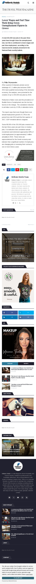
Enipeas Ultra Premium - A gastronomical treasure (12, 450)
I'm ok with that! (18, 578)
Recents (26, 363)
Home (4, 17)
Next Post (30, 224)
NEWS (19, 164)
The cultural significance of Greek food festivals (22, 534)
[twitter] (17, 203)
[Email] (26, 169)
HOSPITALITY (10, 17)
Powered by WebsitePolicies (9, 581)
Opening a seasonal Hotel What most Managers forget (21, 385)
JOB (15, 164)
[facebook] (13, 203)
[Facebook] (9, 169)
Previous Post (6, 224)
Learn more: (29, 574)
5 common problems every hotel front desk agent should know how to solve (22, 368)
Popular (9, 363)
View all (32, 210)
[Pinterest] (17, 169)
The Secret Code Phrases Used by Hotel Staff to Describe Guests (22, 376)
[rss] (19, 203)
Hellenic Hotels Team (20, 177)
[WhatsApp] (22, 169)
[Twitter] (13, 169)
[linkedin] (15, 203)
